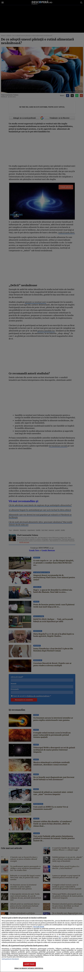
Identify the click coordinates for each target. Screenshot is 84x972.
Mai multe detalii (38, 926)
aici (60, 936)
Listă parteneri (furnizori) (10, 959)
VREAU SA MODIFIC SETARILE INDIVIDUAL (28, 968)
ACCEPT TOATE (29, 964)
